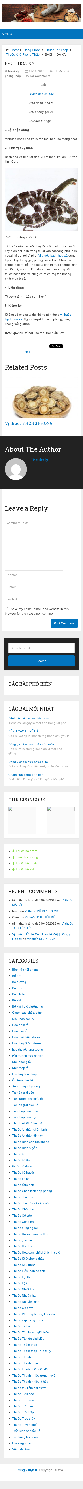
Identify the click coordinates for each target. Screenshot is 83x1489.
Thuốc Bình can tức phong (30, 1141)
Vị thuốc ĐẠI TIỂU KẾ (40, 917)
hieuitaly (14, 71)
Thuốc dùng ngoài (25, 1228)
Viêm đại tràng (22, 1449)
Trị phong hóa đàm (25, 1437)
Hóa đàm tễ (20, 1025)
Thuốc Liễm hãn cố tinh (28, 1271)
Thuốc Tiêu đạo (23, 1394)
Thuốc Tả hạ (21, 1326)
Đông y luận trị (27, 1470)
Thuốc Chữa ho (23, 1209)
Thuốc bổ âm (25, 851)
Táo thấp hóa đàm (25, 1111)
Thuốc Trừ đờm (23, 1400)
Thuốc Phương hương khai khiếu (35, 1314)
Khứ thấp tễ (20, 1068)
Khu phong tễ (21, 1062)
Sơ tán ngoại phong (26, 1086)
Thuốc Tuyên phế (24, 1424)
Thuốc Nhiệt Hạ (23, 1289)
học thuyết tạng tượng (27, 1049)
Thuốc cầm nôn (23, 1185)
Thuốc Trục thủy (23, 1418)
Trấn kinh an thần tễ (26, 1431)
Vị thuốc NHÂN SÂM (41, 939)
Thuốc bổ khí (24, 869)
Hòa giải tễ (19, 1031)
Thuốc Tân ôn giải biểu (28, 1338)
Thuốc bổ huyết (26, 863)
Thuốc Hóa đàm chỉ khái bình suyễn (37, 1252)
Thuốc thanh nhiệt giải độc (30, 1369)
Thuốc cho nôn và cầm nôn (31, 1203)
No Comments (40, 76)
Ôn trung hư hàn (23, 1080)
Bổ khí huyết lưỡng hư (27, 1006)
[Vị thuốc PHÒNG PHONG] (41, 396)
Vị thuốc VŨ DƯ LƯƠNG (42, 911)
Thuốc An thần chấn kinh (29, 1129)
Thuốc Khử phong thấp (23, 54)
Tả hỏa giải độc (23, 1092)
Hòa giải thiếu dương (27, 1037)
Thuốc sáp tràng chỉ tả (27, 1320)
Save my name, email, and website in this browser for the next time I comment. (37, 611)
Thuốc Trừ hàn (22, 1406)
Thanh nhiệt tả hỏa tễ (27, 1123)
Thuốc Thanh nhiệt (25, 1363)
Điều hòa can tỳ (23, 1018)
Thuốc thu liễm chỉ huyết (29, 1387)
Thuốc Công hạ (23, 1221)
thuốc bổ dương (26, 857)
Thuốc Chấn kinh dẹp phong (32, 1191)
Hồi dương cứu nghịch (27, 1055)
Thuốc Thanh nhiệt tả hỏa (30, 1381)
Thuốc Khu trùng (24, 1264)
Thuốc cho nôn (22, 1197)
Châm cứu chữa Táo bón (25, 774)
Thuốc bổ (18, 1154)
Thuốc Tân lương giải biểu (30, 1332)
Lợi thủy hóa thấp (24, 1074)
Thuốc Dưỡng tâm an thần (30, 1234)
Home (15, 50)
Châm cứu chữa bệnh (27, 1012)
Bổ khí (16, 1000)
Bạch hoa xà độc (42, 94)
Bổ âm (16, 975)
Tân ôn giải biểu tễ (25, 1105)
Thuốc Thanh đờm (25, 1357)
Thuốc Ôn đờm (22, 1308)
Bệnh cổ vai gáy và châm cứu (29, 718)
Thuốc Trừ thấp (56, 50)
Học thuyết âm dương (27, 1043)
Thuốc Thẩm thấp (24, 1344)
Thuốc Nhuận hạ (24, 1295)
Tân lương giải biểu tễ (27, 1098)
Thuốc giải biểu (23, 1240)
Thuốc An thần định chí (28, 1135)
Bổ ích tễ (18, 994)
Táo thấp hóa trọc (24, 1117)
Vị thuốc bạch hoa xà (53, 255)
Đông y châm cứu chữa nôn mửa (31, 744)
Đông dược (32, 50)
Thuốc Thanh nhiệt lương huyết (34, 1375)
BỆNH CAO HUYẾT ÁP (24, 731)
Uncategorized (22, 1443)
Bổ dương (19, 982)
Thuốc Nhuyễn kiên (25, 1301)
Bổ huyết (18, 988)
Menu (7, 34)
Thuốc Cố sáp (22, 1215)
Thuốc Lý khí (21, 1283)
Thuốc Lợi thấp (22, 1277)
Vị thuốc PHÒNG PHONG (29, 423)
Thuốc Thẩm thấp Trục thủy (31, 1351)
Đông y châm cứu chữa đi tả (28, 761)
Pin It (27, 351)
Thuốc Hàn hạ (22, 1246)
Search (41, 661)
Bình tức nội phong (25, 969)
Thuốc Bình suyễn (25, 1148)
